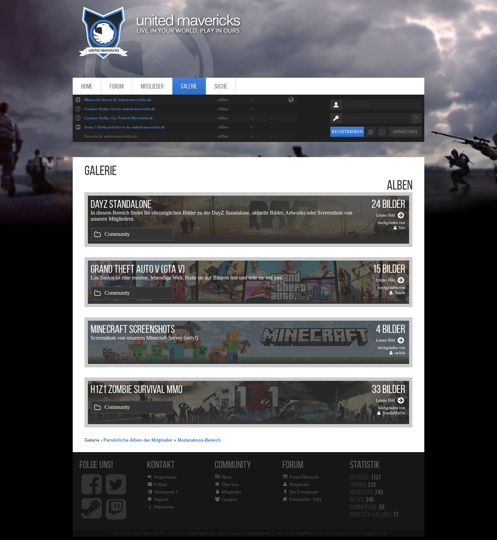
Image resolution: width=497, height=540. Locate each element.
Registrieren (347, 131)
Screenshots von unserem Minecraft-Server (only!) (144, 338)
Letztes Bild (385, 215)
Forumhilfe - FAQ (305, 499)
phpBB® (304, 533)
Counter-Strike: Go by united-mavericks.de (119, 109)
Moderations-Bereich (199, 440)
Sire (402, 227)
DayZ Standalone (121, 204)
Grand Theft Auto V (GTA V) (138, 269)
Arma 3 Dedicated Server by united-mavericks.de (124, 127)
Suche (220, 86)
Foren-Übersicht (304, 477)
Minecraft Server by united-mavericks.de (117, 100)
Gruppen (230, 499)
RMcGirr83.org (201, 533)
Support (161, 499)
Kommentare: (367, 507)
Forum (116, 86)
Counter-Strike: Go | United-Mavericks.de (118, 118)
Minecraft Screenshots (133, 329)
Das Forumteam (303, 491)
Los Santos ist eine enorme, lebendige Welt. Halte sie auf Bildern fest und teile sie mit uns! (187, 277)
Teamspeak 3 (166, 491)
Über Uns (230, 484)
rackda (400, 352)
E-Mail (160, 484)
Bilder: (362, 499)
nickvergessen (259, 533)
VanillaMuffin (393, 413)
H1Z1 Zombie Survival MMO (136, 389)
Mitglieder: (366, 492)
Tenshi (400, 292)
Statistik (366, 464)
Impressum (164, 506)
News (227, 477)
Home (86, 86)
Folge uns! (96, 464)
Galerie (189, 86)
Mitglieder (152, 86)
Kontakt (162, 484)
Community (117, 234)
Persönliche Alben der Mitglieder (137, 440)
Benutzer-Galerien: (374, 514)
